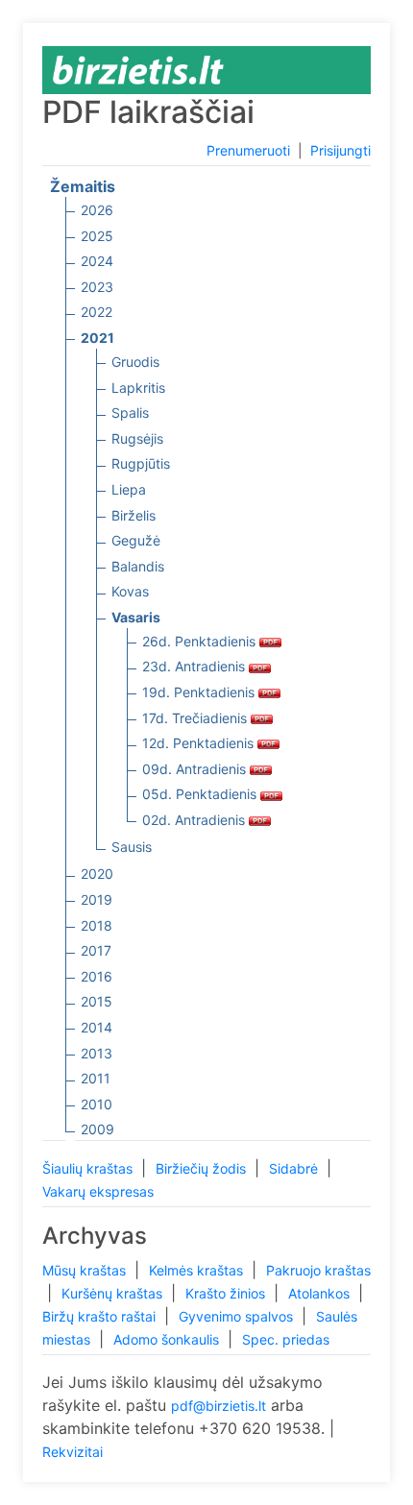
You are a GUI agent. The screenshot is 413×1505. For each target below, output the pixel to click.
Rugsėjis (137, 438)
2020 (97, 873)
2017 (96, 950)
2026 (97, 210)
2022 (96, 311)
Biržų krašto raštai (100, 1316)
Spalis (130, 412)
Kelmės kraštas (198, 1270)
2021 (97, 337)
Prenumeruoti (248, 150)
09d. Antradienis (196, 769)
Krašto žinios (227, 1293)
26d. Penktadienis (200, 641)
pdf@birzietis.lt (218, 1405)
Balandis (137, 566)
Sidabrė (295, 1168)
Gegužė (135, 540)
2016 (96, 976)
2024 (97, 261)
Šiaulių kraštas (89, 1168)
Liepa (128, 489)
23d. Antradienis (195, 666)
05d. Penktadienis (201, 794)
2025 (97, 236)
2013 (96, 1053)
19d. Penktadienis (200, 692)
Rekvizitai (72, 1452)
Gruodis (135, 361)
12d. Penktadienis (199, 743)
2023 (97, 287)
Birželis (133, 515)
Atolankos (320, 1293)
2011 (95, 1078)
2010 (96, 1104)
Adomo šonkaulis (168, 1339)
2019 (96, 899)
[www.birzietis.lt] (138, 69)
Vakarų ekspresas (98, 1191)
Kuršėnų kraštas (113, 1293)
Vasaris (135, 617)
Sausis (131, 846)
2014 (96, 1027)
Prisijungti (340, 150)
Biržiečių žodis (203, 1168)
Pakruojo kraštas (318, 1270)
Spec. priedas (285, 1339)
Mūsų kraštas (86, 1270)
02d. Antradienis (195, 820)
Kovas (130, 591)
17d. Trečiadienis (196, 718)
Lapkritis (138, 387)
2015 (96, 1001)
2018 (96, 925)
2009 (97, 1129)
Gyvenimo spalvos (238, 1316)
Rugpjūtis (140, 463)
